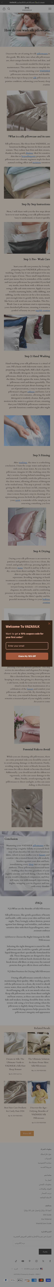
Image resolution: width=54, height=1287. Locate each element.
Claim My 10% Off (27, 656)
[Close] (49, 623)
